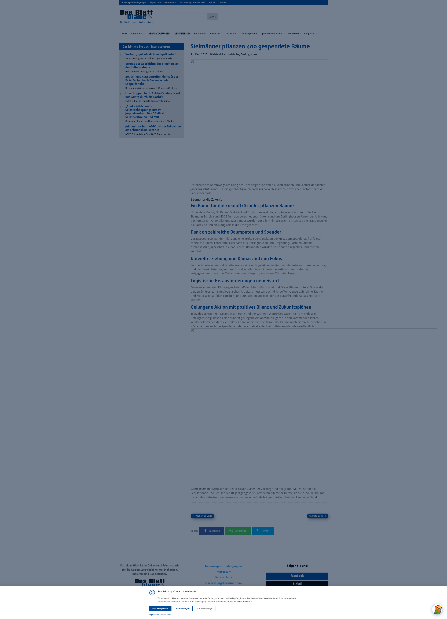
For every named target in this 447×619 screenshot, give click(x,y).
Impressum (154, 615)
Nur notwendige (204, 608)
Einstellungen (182, 608)
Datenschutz (165, 615)
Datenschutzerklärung (241, 601)
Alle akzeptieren (160, 608)
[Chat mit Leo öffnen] (437, 609)
